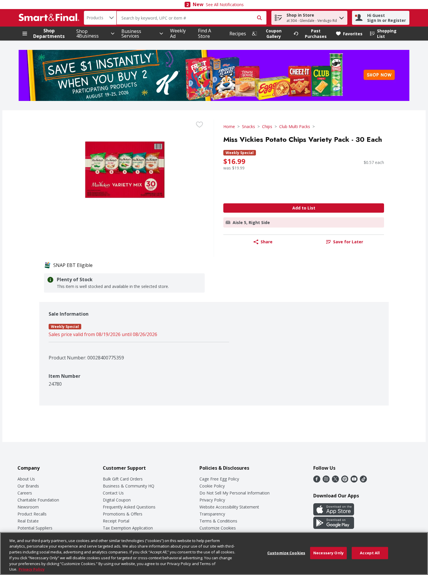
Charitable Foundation (38, 500)
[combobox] (100, 18)
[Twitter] (335, 481)
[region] (214, 553)
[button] (341, 16)
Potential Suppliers (34, 528)
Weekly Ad (178, 33)
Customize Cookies (217, 528)
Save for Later (348, 241)
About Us (26, 479)
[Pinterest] (344, 481)
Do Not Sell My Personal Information (234, 493)
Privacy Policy (212, 500)
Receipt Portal (116, 521)
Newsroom (28, 507)
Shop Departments (49, 33)
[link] (270, 33)
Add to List (303, 208)
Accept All (370, 552)
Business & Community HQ (128, 486)
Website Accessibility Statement (229, 507)
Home (229, 126)
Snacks (248, 126)
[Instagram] (326, 481)
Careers (24, 493)
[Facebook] (316, 481)
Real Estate (28, 521)
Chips (267, 126)
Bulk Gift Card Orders (123, 479)
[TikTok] (363, 481)
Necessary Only (328, 552)
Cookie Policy (212, 486)
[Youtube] (354, 481)
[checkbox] (199, 124)
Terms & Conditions (218, 521)
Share (267, 241)
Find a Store (204, 33)
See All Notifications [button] (225, 4)
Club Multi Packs (294, 126)
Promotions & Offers (122, 514)
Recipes (237, 33)
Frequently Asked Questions (129, 507)
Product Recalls (32, 514)
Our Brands (28, 486)
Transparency (212, 514)
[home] (50, 17)
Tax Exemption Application (128, 528)
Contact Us (113, 493)
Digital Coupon (117, 500)
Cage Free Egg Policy (219, 479)
